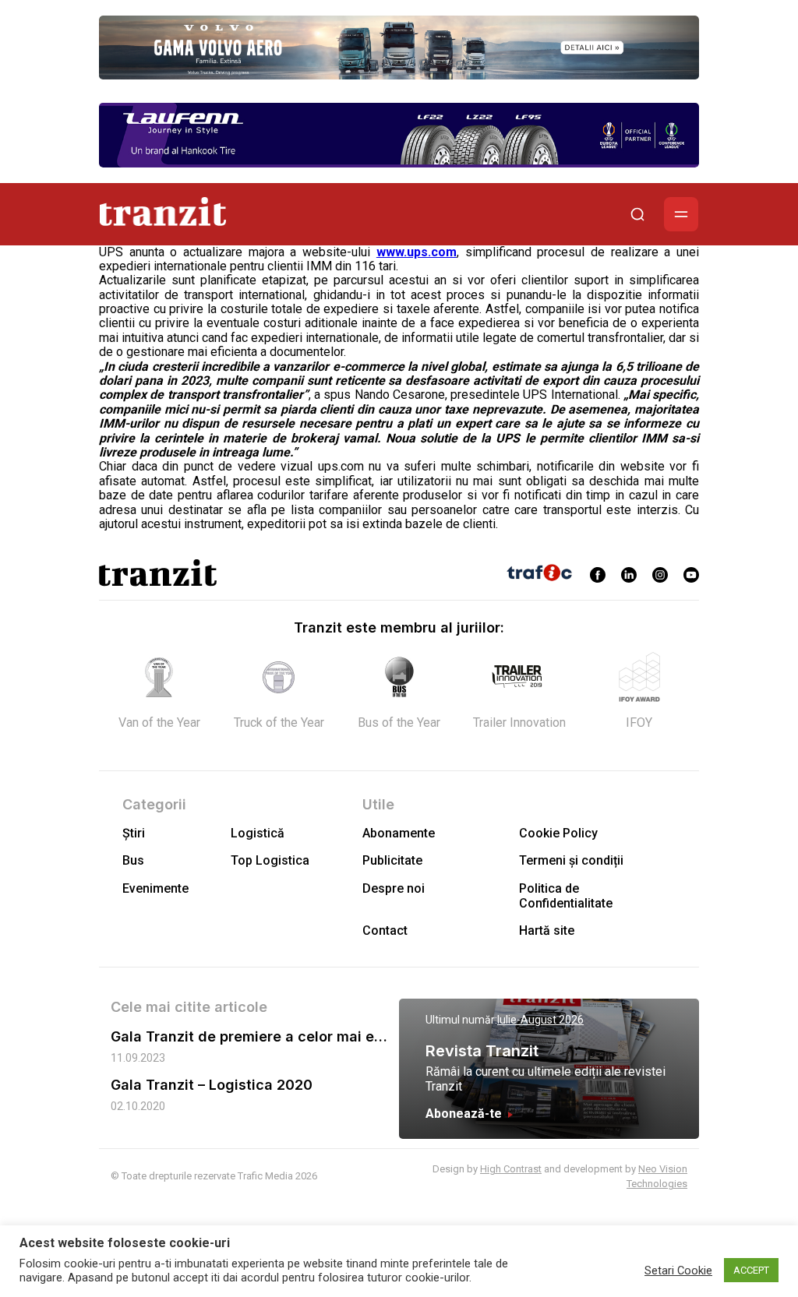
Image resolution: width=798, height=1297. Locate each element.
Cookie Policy (558, 833)
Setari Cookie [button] (678, 1271)
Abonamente (398, 833)
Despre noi (393, 888)
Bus (133, 860)
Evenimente (155, 888)
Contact (385, 930)
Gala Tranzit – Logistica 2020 (211, 1085)
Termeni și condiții (571, 860)
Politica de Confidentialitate (566, 896)
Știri (133, 833)
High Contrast (511, 1169)
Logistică (257, 833)
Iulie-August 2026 (540, 1019)
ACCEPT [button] (751, 1270)
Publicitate (392, 860)
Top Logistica (270, 860)
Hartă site (546, 930)
